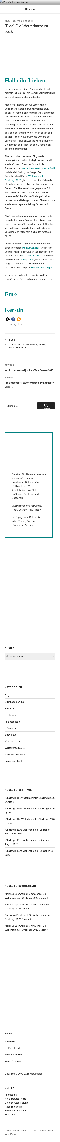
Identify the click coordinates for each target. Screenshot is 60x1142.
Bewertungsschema (15, 1110)
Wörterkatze (17, 347)
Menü (32, 9)
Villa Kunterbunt (13, 741)
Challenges (10, 715)
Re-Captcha (30, 344)
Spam (42, 344)
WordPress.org (13, 1061)
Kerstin (28, 21)
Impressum (11, 1094)
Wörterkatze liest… (15, 747)
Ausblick (15, 344)
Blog (12, 340)
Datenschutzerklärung (16, 1102)
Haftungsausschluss (15, 1098)
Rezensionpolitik (13, 1106)
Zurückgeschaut (13, 761)
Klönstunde (10, 728)
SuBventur (10, 734)
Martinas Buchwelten (16, 893)
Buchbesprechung (14, 701)
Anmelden (10, 1041)
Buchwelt (9, 708)
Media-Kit (10, 1114)
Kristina (9, 904)
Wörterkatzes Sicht (15, 754)
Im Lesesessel (12, 721)
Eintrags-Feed (12, 1048)
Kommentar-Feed (14, 1054)
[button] (8, 319)
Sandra (8, 915)
